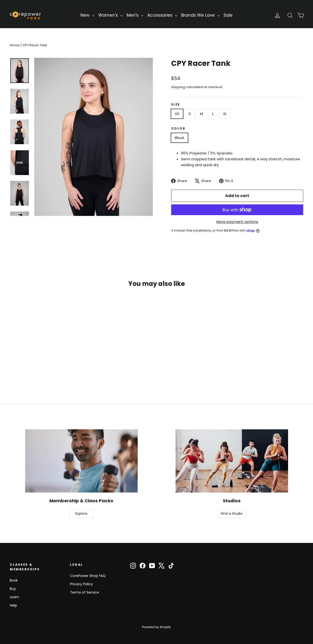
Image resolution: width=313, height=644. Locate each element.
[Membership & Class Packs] (81, 461)
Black (179, 137)
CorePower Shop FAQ (88, 575)
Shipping (178, 87)
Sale (228, 15)
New (85, 15)
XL (225, 113)
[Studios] (232, 461)
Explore (81, 513)
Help (13, 605)
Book (14, 580)
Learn (14, 597)
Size (175, 104)
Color (178, 128)
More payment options (237, 221)
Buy (13, 588)
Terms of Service (84, 592)
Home (15, 45)
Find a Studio (232, 513)
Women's (108, 15)
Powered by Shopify (156, 627)
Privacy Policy (81, 584)
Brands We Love (198, 15)
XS (177, 113)
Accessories (160, 15)
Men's (133, 15)
